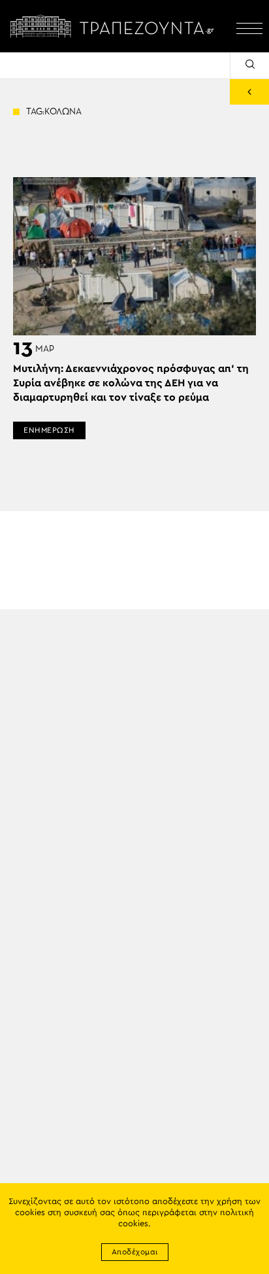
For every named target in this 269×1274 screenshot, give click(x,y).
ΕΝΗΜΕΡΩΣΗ (49, 430)
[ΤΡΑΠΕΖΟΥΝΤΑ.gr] (115, 26)
